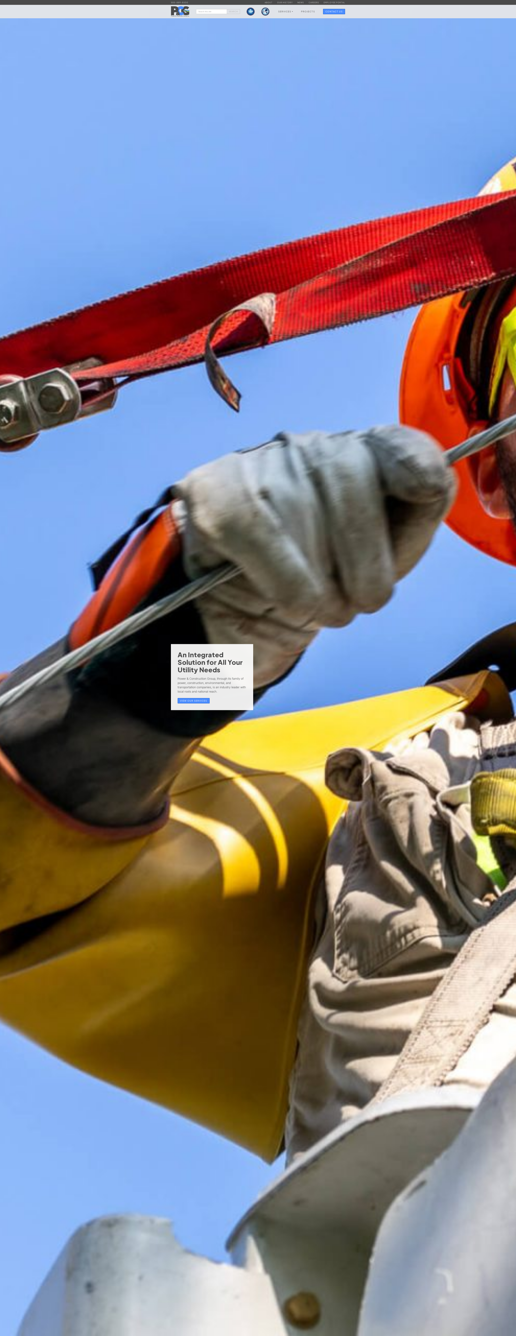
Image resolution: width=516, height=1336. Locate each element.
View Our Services (193, 700)
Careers (314, 2)
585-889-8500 (179, 2)
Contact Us (334, 11)
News (301, 2)
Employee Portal (334, 2)
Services (284, 11)
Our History (285, 2)
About (269, 2)
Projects (308, 11)
